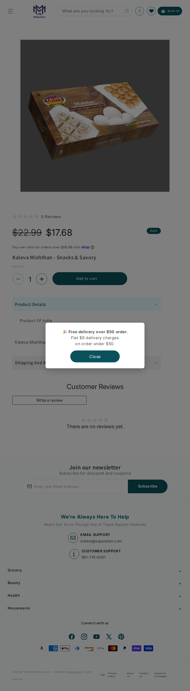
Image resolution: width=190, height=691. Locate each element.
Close (95, 356)
